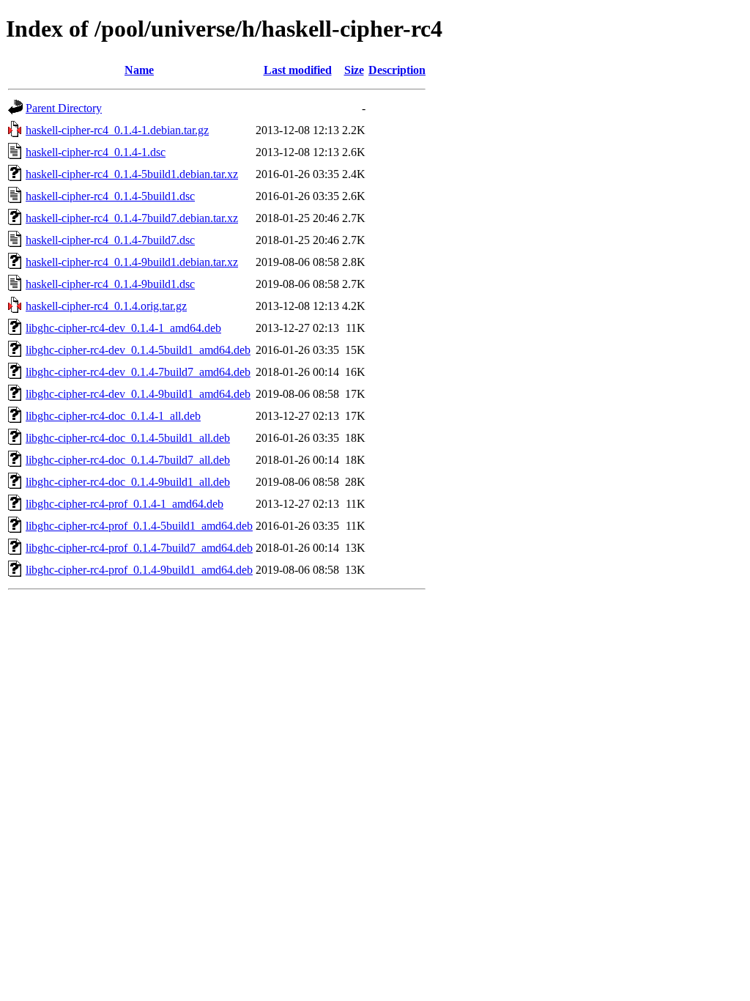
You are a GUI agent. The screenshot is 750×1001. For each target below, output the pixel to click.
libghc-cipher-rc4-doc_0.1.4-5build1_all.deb (128, 438)
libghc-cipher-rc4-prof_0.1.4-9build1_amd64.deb (139, 570)
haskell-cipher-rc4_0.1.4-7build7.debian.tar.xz (132, 218)
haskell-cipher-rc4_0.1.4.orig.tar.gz (106, 306)
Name (139, 70)
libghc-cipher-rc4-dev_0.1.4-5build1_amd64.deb (138, 350)
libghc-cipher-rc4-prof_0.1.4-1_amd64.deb (124, 504)
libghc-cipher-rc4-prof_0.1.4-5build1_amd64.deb (139, 526)
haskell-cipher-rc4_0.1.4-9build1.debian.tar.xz (132, 262)
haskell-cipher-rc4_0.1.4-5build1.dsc (110, 196)
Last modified (298, 70)
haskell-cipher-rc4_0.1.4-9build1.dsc (110, 284)
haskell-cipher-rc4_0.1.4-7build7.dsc (110, 240)
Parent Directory (64, 108)
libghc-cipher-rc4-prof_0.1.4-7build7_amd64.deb (139, 548)
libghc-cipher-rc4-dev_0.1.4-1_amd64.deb (123, 328)
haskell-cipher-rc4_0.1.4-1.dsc (96, 152)
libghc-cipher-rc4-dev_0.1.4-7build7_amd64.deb (138, 372)
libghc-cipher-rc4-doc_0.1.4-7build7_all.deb (128, 460)
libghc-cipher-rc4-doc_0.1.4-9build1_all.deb (128, 482)
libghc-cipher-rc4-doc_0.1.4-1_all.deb (113, 416)
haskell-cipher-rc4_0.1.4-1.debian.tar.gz (117, 130)
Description (397, 70)
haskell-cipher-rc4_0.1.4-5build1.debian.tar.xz (132, 174)
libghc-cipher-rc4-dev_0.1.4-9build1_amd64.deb (138, 394)
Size (354, 70)
